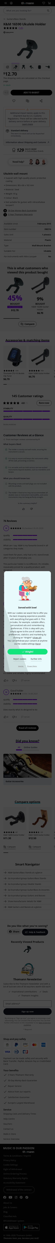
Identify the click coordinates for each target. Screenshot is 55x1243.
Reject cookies (19, 659)
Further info (36, 659)
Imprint (21, 666)
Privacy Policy (32, 666)
